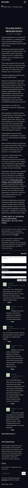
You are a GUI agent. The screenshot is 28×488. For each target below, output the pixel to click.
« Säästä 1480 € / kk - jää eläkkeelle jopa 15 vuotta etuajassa (13, 217)
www (3, 275)
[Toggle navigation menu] (24, 2)
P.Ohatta (13, 307)
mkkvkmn (5, 2)
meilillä (16, 235)
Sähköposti (5, 270)
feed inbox (4, 480)
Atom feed (23, 253)
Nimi (3, 265)
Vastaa (9, 302)
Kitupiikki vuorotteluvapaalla (13, 284)
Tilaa (23, 473)
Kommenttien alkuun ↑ (9, 434)
